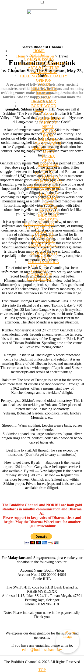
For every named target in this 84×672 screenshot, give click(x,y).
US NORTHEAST (43, 253)
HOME (39, 51)
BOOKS (43, 97)
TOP (42, 670)
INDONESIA (48, 215)
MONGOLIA (48, 165)
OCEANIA (43, 173)
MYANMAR (48, 190)
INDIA (48, 135)
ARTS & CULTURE (44, 68)
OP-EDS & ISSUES (39, 59)
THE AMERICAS (39, 228)
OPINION (44, 80)
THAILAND (48, 194)
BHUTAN (48, 131)
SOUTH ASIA (43, 114)
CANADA (43, 258)
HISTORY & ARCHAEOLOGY (44, 63)
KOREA (48, 156)
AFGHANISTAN (48, 118)
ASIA (39, 110)
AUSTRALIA (48, 177)
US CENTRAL (44, 241)
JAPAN (48, 152)
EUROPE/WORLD (39, 224)
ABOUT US (39, 55)
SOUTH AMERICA (43, 262)
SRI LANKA (48, 139)
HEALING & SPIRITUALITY (43, 76)
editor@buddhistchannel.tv (42, 650)
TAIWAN (48, 169)
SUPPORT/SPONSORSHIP (39, 272)
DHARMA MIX (43, 101)
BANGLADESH (48, 144)
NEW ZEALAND (48, 182)
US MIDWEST (43, 237)
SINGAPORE (48, 211)
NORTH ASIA (43, 148)
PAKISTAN (48, 123)
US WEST (44, 249)
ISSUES (43, 85)
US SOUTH (43, 232)
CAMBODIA (48, 199)
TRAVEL (43, 93)
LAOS (48, 203)
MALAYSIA (48, 220)
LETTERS (39, 266)
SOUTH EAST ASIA (43, 186)
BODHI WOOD (43, 106)
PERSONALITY (44, 89)
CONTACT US (39, 279)
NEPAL (48, 127)
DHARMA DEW (44, 72)
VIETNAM (48, 207)
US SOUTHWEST (43, 245)
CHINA (48, 161)
